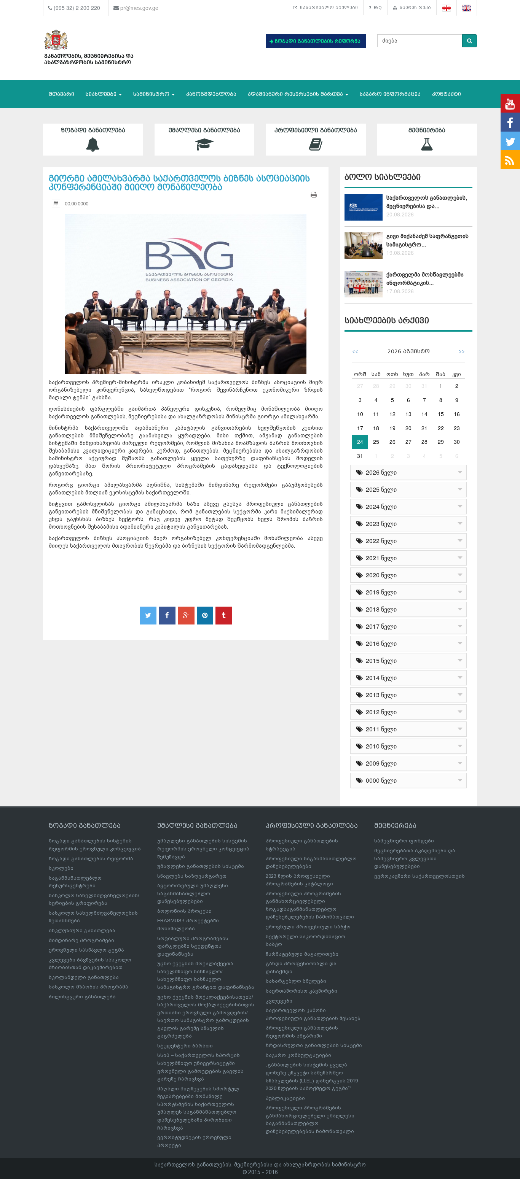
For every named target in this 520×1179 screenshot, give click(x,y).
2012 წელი (380, 711)
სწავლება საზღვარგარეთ (192, 876)
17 (360, 428)
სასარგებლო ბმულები (327, 7)
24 (360, 441)
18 (376, 428)
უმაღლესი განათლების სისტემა (200, 866)
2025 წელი (380, 489)
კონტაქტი (446, 94)
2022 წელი (380, 540)
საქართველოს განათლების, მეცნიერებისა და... (426, 201)
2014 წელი (380, 677)
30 (408, 385)
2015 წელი (380, 660)
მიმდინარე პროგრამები (81, 940)
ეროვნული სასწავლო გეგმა (86, 950)
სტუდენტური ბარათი (185, 1046)
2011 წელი (380, 729)
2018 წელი (380, 609)
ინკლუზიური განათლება (82, 930)
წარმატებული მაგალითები (302, 954)
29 (392, 385)
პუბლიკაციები (285, 1098)
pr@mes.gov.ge (139, 7)
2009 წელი (380, 763)
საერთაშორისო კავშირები (301, 991)
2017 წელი (380, 626)
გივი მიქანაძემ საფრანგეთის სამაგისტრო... (427, 240)
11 (376, 414)
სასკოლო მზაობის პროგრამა (88, 987)
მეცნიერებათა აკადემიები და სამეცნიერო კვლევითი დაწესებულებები (414, 858)
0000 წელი (380, 780)
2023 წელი (380, 523)
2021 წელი (380, 557)
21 (424, 428)
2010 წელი (380, 746)
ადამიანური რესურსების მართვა (296, 94)
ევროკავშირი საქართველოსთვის (419, 876)
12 (392, 414)
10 (360, 414)
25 (376, 441)
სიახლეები (102, 94)
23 (457, 428)
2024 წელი (380, 506)
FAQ (376, 7)
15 (441, 414)
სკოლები (61, 868)
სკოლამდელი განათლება (84, 977)
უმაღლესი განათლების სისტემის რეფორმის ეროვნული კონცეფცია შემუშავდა (203, 848)
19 (392, 428)
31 (424, 385)
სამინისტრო (152, 94)
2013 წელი (380, 694)
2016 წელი (380, 643)
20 (408, 428)
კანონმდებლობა (211, 94)
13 (408, 414)
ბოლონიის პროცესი (184, 911)
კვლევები (279, 1001)
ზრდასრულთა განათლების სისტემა (314, 1045)
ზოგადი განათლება (93, 130)
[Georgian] (447, 8)
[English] (467, 8)
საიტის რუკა (414, 7)
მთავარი (61, 94)
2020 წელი (380, 574)
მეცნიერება (426, 130)
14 (424, 414)
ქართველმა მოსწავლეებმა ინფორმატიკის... (425, 278)
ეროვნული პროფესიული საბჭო (308, 927)
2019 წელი (380, 592)
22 (441, 428)
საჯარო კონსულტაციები (298, 1055)
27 (360, 385)
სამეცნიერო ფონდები (404, 841)
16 (457, 414)
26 (392, 441)
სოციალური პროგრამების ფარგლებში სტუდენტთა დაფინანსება (192, 946)
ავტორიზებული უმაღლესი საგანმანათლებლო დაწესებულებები (192, 893)
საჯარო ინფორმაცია (390, 94)
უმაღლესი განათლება (204, 130)
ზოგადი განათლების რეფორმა (91, 858)
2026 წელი (380, 472)
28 (376, 385)
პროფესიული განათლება (315, 130)
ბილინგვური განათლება (82, 996)
